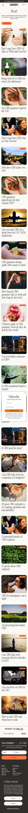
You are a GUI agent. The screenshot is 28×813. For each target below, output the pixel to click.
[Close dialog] (25, 393)
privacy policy (18, 418)
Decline (13, 803)
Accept (13, 798)
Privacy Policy (19, 793)
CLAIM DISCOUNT (14, 410)
